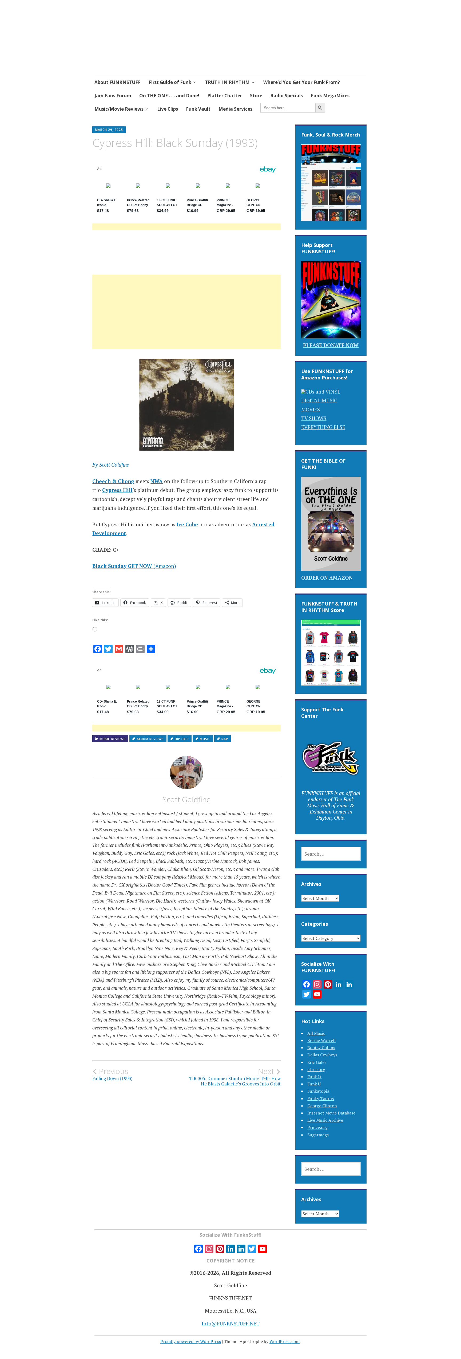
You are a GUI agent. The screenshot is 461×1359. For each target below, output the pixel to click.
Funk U (314, 1084)
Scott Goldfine (186, 799)
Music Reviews (113, 739)
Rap (224, 739)
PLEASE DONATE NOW (331, 345)
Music (205, 739)
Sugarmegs (318, 1135)
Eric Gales (316, 1062)
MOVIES (310, 409)
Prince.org (317, 1127)
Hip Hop (182, 739)
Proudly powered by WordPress (190, 1341)
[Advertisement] (186, 318)
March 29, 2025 (109, 129)
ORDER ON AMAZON (327, 577)
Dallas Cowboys (322, 1055)
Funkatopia (318, 1091)
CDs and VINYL (322, 391)
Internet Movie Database (331, 1113)
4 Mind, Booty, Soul (151, 39)
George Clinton (322, 1106)
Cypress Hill (117, 490)
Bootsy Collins (321, 1048)
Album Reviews (150, 739)
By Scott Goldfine (110, 464)
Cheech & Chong (113, 481)
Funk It (314, 1077)
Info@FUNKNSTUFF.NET (231, 1323)
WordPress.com (284, 1341)
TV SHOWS (313, 418)
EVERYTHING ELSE (323, 427)
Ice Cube (187, 524)
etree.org (316, 1069)
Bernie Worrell (321, 1040)
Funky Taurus (320, 1098)
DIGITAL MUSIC (319, 400)
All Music (316, 1033)
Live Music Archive (325, 1120)
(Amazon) (134, 566)
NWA (156, 481)
